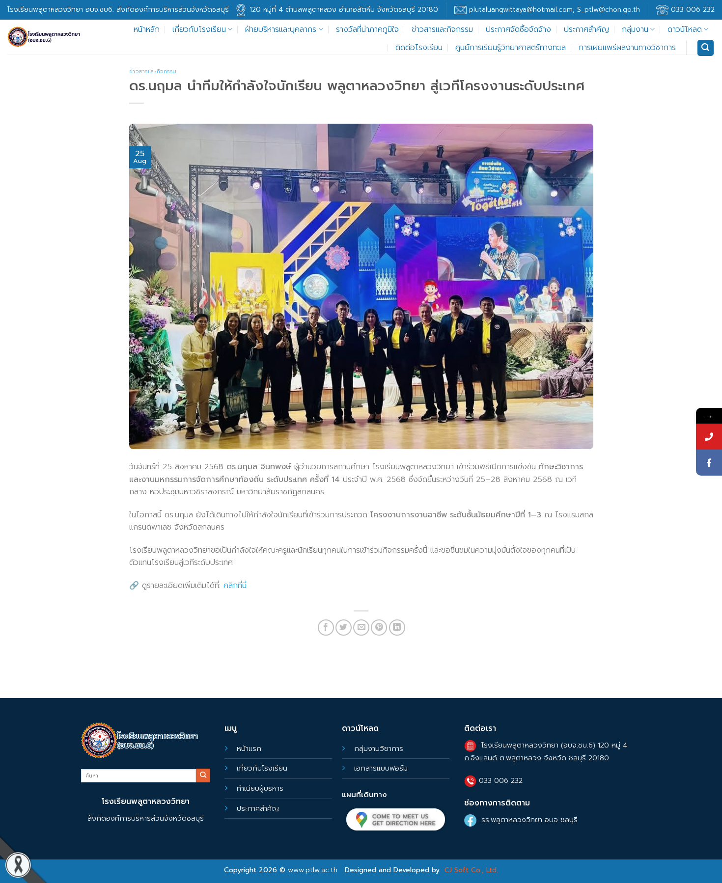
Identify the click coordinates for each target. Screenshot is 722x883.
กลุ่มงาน (635, 29)
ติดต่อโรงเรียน (419, 48)
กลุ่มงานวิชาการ (378, 748)
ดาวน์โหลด (684, 29)
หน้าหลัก (147, 29)
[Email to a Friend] (361, 627)
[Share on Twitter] (343, 627)
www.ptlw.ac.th (312, 870)
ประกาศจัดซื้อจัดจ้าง (518, 29)
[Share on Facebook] (326, 627)
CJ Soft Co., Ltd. (471, 870)
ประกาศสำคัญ (586, 29)
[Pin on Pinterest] (379, 627)
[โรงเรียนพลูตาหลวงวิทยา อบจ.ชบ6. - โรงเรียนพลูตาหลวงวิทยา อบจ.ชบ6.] (44, 37)
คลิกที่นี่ (235, 585)
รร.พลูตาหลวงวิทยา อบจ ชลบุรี (529, 819)
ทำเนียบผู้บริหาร (260, 788)
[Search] (705, 48)
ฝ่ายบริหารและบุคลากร (280, 29)
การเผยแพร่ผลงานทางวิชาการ (627, 48)
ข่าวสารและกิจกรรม (442, 29)
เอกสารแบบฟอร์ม (381, 768)
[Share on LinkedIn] (397, 627)
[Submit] (203, 775)
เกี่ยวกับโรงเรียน (199, 29)
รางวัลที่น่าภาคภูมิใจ (367, 29)
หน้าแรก (249, 748)
